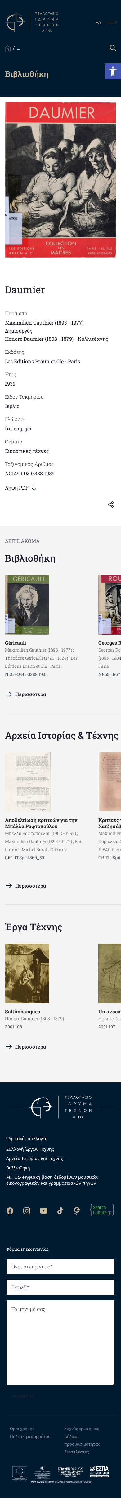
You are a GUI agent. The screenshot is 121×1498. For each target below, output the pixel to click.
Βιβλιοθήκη (30, 558)
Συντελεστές (76, 1452)
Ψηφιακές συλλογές (26, 1138)
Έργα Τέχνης (33, 927)
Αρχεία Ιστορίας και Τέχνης (34, 1158)
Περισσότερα (30, 694)
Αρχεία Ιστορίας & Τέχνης (62, 735)
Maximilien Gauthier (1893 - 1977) (44, 322)
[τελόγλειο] (60, 1106)
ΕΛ (98, 22)
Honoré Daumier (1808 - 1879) (39, 338)
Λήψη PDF (17, 487)
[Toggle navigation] (113, 22)
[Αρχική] (8, 48)
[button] (113, 71)
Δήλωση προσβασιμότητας (82, 1440)
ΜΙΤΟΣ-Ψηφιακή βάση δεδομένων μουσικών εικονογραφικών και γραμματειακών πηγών (52, 1180)
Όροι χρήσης (22, 1428)
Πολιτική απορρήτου (30, 1436)
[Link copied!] (113, 504)
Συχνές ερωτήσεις (81, 1428)
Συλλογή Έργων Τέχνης (30, 1149)
